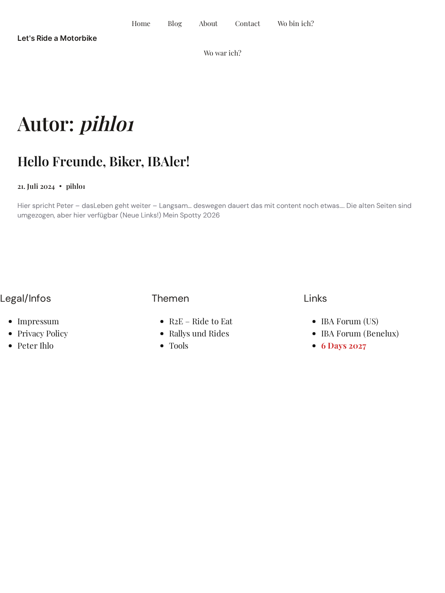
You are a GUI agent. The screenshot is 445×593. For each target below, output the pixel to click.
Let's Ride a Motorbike (57, 38)
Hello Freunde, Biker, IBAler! (103, 161)
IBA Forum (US (348, 321)
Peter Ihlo (35, 345)
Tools (178, 345)
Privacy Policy (42, 333)
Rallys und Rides (199, 333)
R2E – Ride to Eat (200, 321)
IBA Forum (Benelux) (360, 333)
